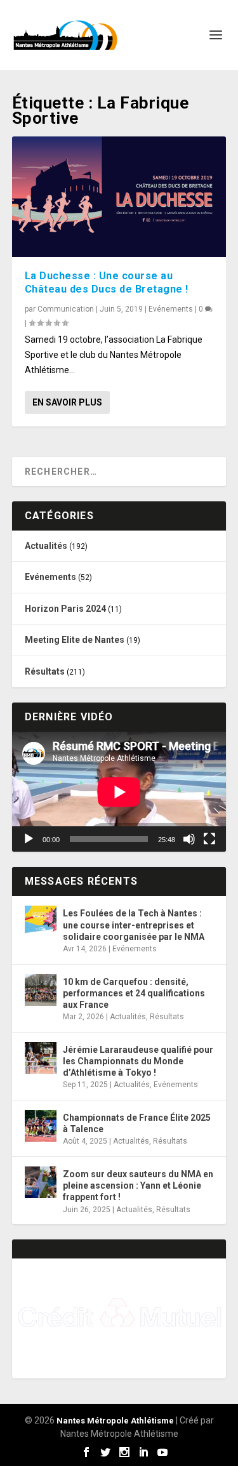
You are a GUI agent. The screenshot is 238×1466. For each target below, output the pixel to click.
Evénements (171, 309)
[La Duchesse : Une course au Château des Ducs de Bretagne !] (119, 196)
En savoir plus (67, 402)
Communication (65, 309)
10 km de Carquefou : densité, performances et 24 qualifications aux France (134, 993)
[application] (119, 792)
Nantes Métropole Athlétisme (115, 1420)
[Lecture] (28, 839)
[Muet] (189, 839)
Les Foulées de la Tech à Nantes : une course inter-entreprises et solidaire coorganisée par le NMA (133, 924)
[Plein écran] (209, 839)
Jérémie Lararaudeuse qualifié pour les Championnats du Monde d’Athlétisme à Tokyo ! (138, 1061)
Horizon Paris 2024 (65, 609)
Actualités (46, 546)
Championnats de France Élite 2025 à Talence (137, 1123)
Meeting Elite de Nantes (74, 640)
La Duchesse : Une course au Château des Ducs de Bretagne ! (106, 282)
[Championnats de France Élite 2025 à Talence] (40, 1126)
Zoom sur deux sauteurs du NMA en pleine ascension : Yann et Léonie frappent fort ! (138, 1185)
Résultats (45, 671)
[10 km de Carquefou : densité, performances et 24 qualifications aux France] (40, 990)
